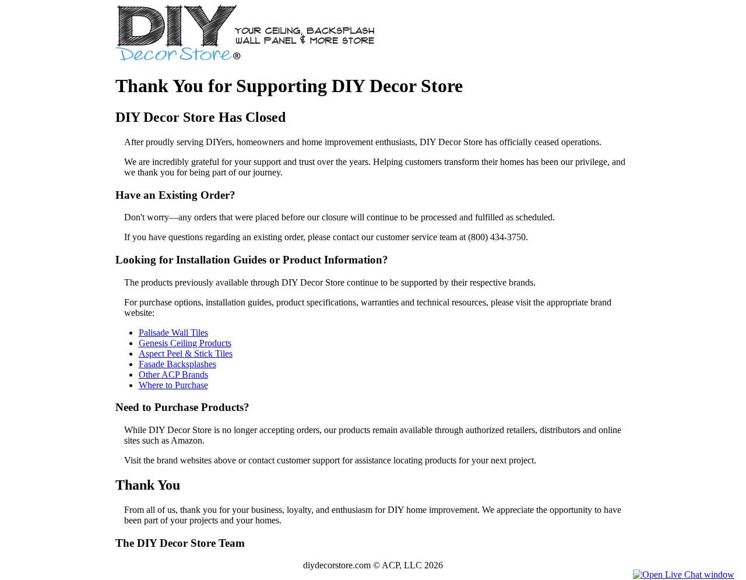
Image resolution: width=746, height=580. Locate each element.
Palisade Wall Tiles (173, 333)
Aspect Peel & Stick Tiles (186, 353)
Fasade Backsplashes (177, 364)
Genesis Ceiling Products (185, 343)
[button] (683, 574)
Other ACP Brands (173, 374)
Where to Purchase (173, 385)
